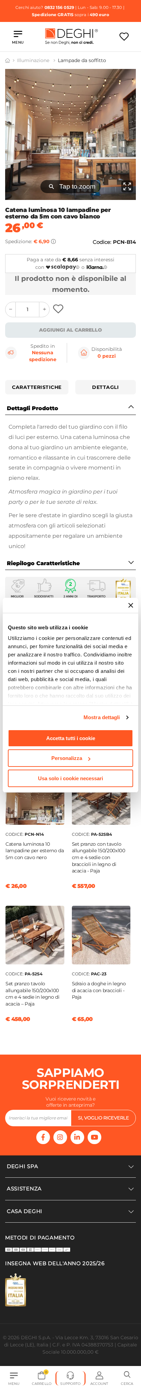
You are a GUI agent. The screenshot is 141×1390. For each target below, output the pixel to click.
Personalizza (66, 758)
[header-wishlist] (124, 36)
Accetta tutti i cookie (70, 738)
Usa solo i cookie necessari (70, 778)
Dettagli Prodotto (32, 408)
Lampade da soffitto (82, 60)
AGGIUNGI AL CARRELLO (70, 330)
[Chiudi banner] (130, 605)
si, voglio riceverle (103, 1117)
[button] (127, 1378)
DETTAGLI (105, 387)
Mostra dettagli (102, 717)
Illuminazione (34, 60)
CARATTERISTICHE (37, 387)
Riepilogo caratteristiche (43, 563)
